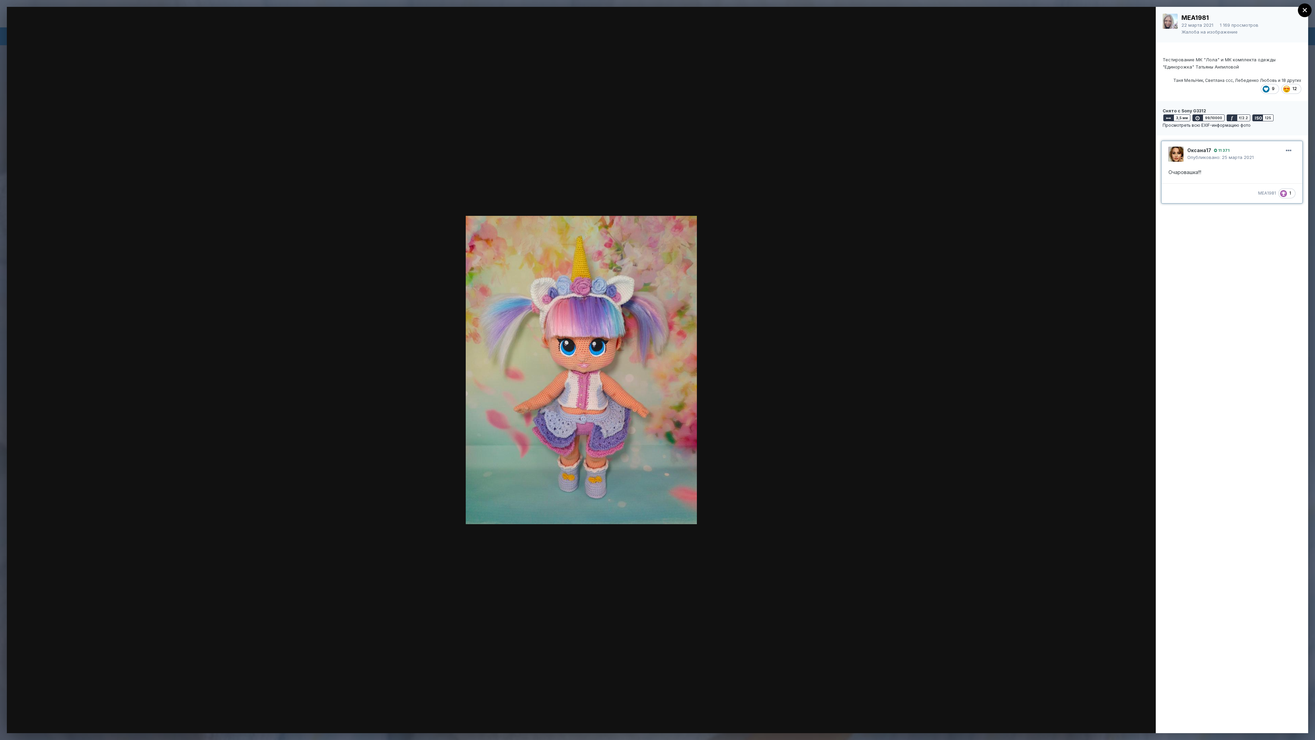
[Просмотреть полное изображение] (1144, 19)
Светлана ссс (1219, 80)
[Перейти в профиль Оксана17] (1176, 154)
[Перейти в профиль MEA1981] (1170, 21)
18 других (1291, 80)
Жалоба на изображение (1209, 32)
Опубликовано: (1220, 157)
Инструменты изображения (1055, 721)
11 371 (1223, 150)
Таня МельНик (1188, 80)
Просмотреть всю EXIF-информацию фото (1207, 125)
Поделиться (1126, 721)
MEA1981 (1195, 17)
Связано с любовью (66, 25)
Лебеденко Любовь (1256, 80)
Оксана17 (1199, 150)
